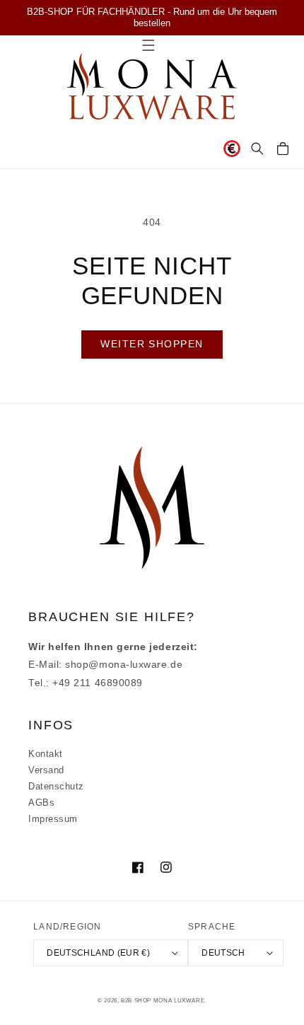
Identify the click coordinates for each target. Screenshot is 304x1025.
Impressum (53, 819)
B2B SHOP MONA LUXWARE (162, 1000)
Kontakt (45, 754)
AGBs (41, 803)
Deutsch (223, 952)
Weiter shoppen (151, 343)
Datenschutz (56, 787)
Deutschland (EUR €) (98, 952)
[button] (257, 148)
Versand (46, 770)
